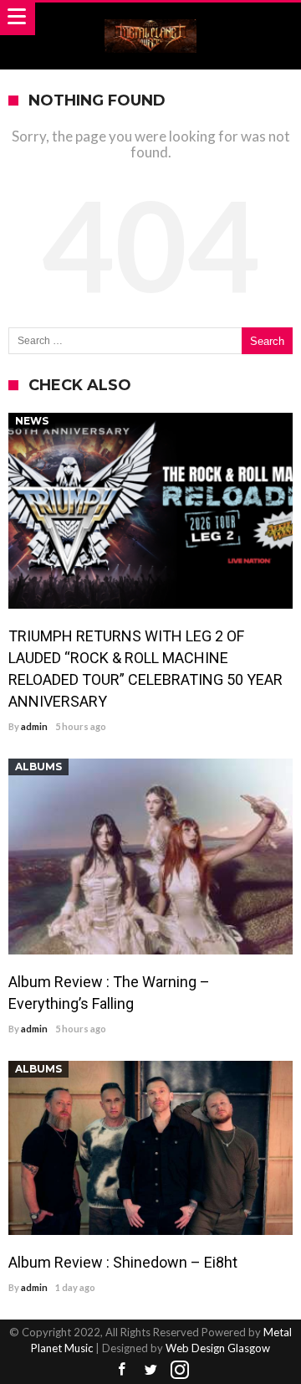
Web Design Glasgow (218, 1348)
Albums (38, 766)
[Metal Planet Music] (150, 19)
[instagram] (179, 1370)
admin (34, 726)
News (31, 420)
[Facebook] (121, 1370)
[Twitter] (150, 1370)
